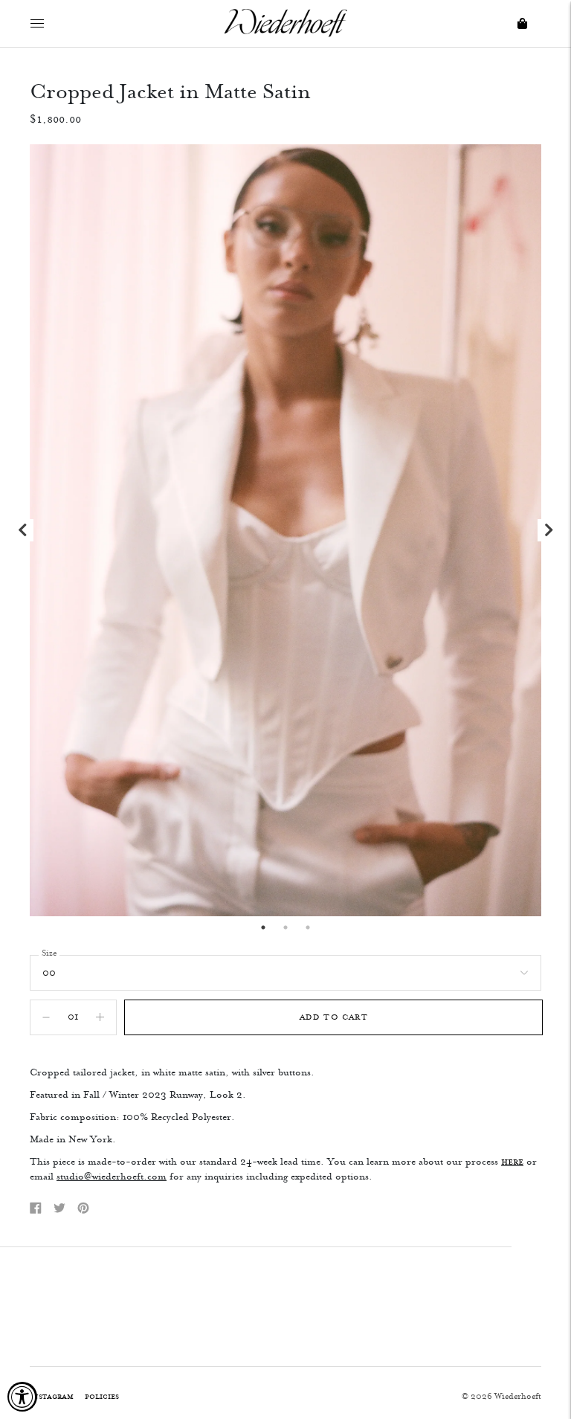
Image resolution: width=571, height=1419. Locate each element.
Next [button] (549, 530)
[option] (285, 530)
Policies (102, 1396)
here (512, 1162)
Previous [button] (22, 530)
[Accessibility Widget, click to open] (22, 1397)
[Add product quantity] (46, 1017)
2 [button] (285, 927)
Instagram (52, 1396)
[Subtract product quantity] (100, 1017)
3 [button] (307, 927)
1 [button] (263, 927)
